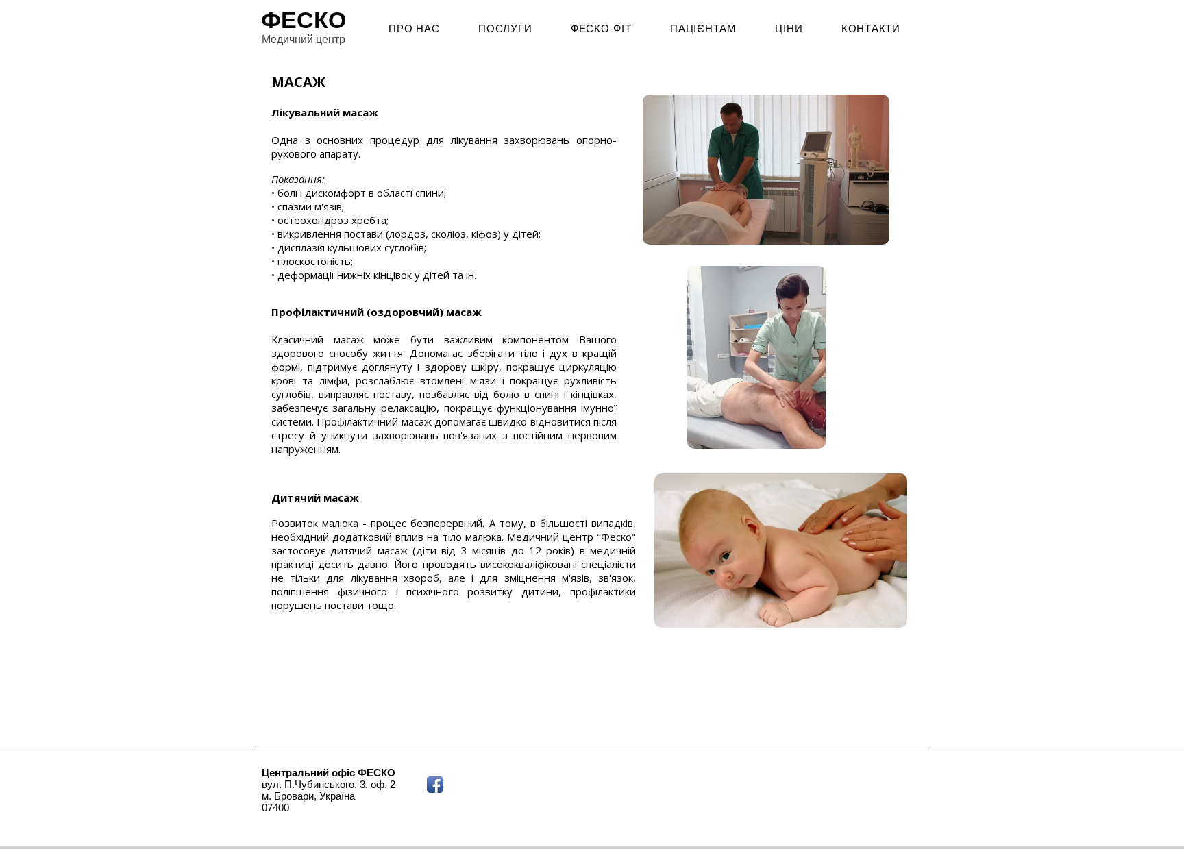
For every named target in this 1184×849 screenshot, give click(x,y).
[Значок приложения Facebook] (435, 784)
